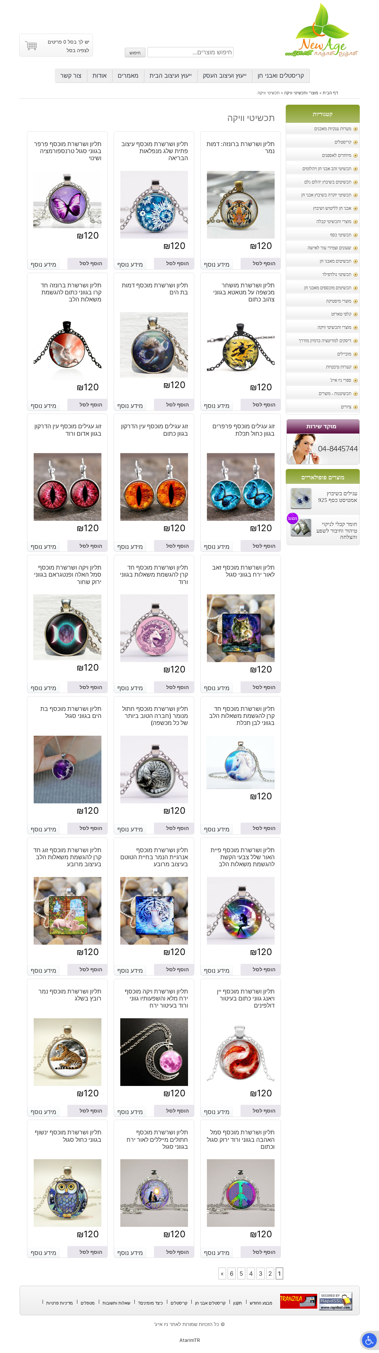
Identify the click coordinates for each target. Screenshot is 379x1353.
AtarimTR (190, 1340)
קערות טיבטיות (338, 367)
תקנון (237, 1303)
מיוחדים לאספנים (336, 155)
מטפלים (88, 1303)
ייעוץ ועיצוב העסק (224, 75)
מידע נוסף (216, 264)
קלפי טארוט (341, 314)
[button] (369, 1340)
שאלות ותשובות (116, 1303)
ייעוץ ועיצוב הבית (171, 75)
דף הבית (330, 92)
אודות (100, 75)
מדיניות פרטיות (59, 1303)
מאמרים (128, 75)
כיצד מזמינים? (150, 1303)
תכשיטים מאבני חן (335, 261)
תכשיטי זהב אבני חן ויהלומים (326, 168)
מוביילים (344, 354)
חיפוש (135, 52)
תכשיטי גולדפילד (336, 274)
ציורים (346, 407)
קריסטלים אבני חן (210, 1303)
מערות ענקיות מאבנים (332, 128)
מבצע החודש (261, 1303)
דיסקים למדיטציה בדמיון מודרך (325, 340)
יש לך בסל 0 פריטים (68, 42)
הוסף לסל (264, 263)
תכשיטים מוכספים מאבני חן (327, 288)
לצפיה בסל (78, 50)
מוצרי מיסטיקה (338, 301)
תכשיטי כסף (340, 235)
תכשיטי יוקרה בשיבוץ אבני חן (326, 195)
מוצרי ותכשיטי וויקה (301, 92)
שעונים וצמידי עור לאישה (329, 248)
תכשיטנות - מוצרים (335, 393)
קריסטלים (343, 142)
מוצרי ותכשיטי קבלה (333, 221)
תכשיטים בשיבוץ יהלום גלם (327, 182)
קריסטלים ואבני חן (281, 75)
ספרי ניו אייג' (340, 380)
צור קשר (70, 75)
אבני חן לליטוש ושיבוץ (332, 208)
